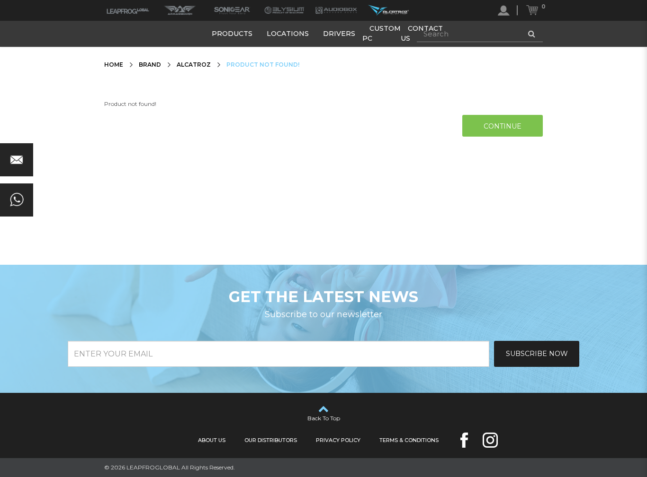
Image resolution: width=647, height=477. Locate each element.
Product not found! (262, 64)
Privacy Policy (338, 440)
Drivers (339, 33)
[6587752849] (16, 200)
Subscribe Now (537, 353)
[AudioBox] (336, 10)
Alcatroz (194, 64)
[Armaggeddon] (180, 10)
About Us (211, 440)
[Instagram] (490, 440)
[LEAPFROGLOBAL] (128, 10)
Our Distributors (270, 440)
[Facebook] (464, 440)
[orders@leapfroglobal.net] (16, 159)
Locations (288, 33)
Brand (150, 64)
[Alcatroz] (388, 10)
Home (113, 64)
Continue (502, 126)
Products (232, 33)
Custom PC (381, 33)
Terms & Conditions (409, 440)
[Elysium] (284, 10)
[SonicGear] (232, 10)
